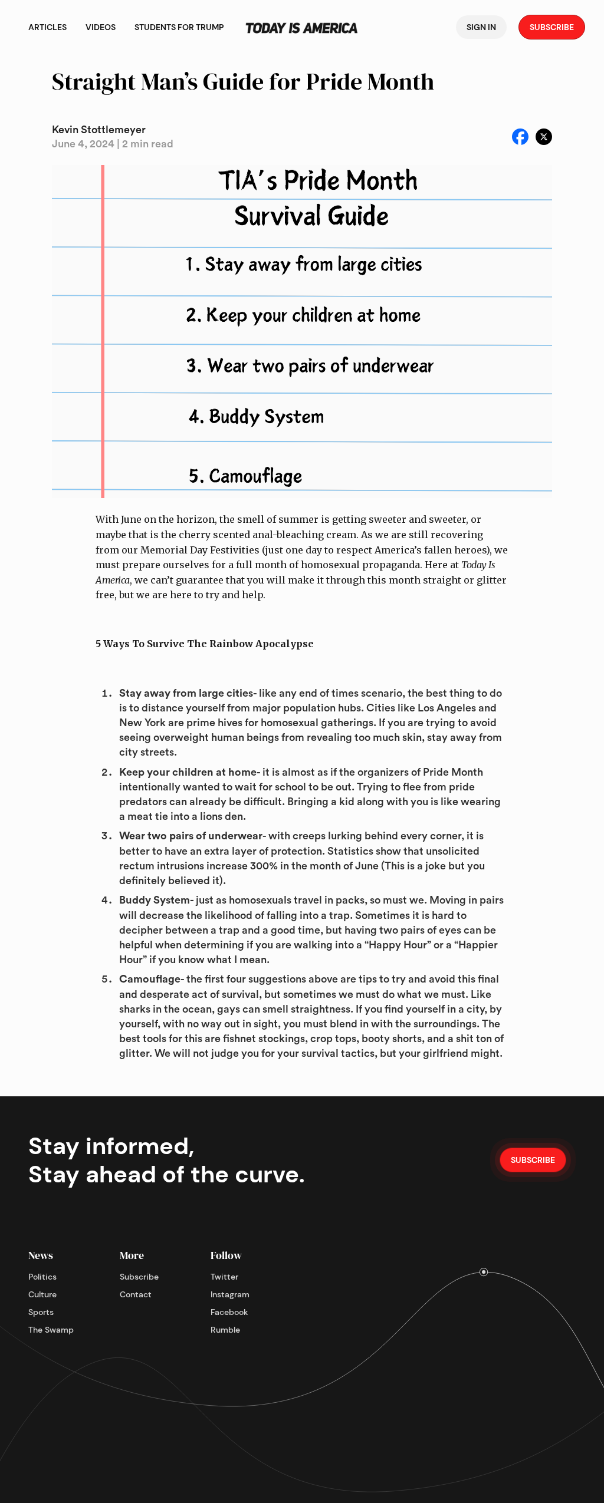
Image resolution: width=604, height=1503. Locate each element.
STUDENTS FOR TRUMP (179, 27)
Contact (136, 1294)
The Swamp (51, 1329)
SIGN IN (481, 27)
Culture (42, 1294)
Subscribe (139, 1276)
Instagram (230, 1294)
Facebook (229, 1312)
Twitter (224, 1276)
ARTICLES (47, 27)
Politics (42, 1276)
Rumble (225, 1329)
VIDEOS (101, 27)
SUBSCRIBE (552, 27)
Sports (41, 1312)
